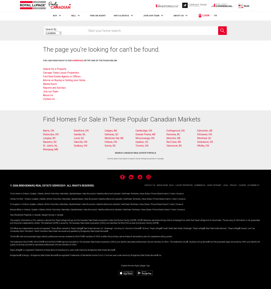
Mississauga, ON (145, 138)
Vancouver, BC (174, 145)
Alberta (41, 194)
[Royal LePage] (45, 5)
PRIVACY (233, 185)
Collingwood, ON (175, 130)
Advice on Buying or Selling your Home (64, 80)
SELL (73, 15)
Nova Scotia (145, 194)
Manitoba (64, 194)
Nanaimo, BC (50, 141)
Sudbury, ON (80, 145)
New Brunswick (89, 194)
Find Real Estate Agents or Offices (62, 76)
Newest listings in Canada (52, 215)
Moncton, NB (173, 138)
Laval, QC (79, 138)
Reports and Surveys (54, 87)
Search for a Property (54, 68)
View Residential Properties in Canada (25, 215)
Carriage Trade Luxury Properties (61, 72)
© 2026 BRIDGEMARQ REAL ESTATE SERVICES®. (38, 185)
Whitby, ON (203, 145)
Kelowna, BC (173, 134)
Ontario (26, 194)
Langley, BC (49, 138)
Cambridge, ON (144, 130)
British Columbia (52, 194)
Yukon (172, 194)
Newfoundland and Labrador (108, 194)
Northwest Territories (130, 194)
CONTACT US (149, 185)
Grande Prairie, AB (145, 134)
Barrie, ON (48, 130)
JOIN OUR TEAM (151, 15)
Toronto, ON (142, 145)
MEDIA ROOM (162, 185)
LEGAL (225, 185)
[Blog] (244, 6)
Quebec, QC (142, 141)
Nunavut (180, 194)
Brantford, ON (81, 130)
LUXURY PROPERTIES (184, 185)
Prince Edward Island (159, 194)
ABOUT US (178, 15)
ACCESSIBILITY (253, 185)
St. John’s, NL (50, 145)
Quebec (33, 194)
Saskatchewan (75, 194)
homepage (77, 60)
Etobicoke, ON (50, 134)
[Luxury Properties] (194, 6)
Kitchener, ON (204, 134)
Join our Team (50, 91)
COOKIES (242, 185)
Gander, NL (80, 134)
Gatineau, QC (111, 134)
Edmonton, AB (204, 130)
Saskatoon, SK (205, 141)
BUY (55, 15)
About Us (48, 95)
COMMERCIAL (200, 185)
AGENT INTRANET (214, 185)
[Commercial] (222, 6)
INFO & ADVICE (121, 15)
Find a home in (16, 194)
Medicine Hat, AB (114, 138)
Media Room (50, 84)
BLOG (171, 185)
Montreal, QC (204, 138)
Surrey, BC (110, 145)
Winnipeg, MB (50, 149)
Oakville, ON (80, 141)
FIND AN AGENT (98, 15)
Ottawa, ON (111, 141)
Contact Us (49, 99)
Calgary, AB (111, 130)
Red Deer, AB (173, 141)
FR (215, 15)
